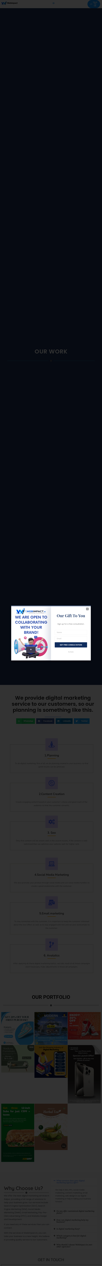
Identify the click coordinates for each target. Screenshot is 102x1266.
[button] (87, 609)
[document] (51, 633)
